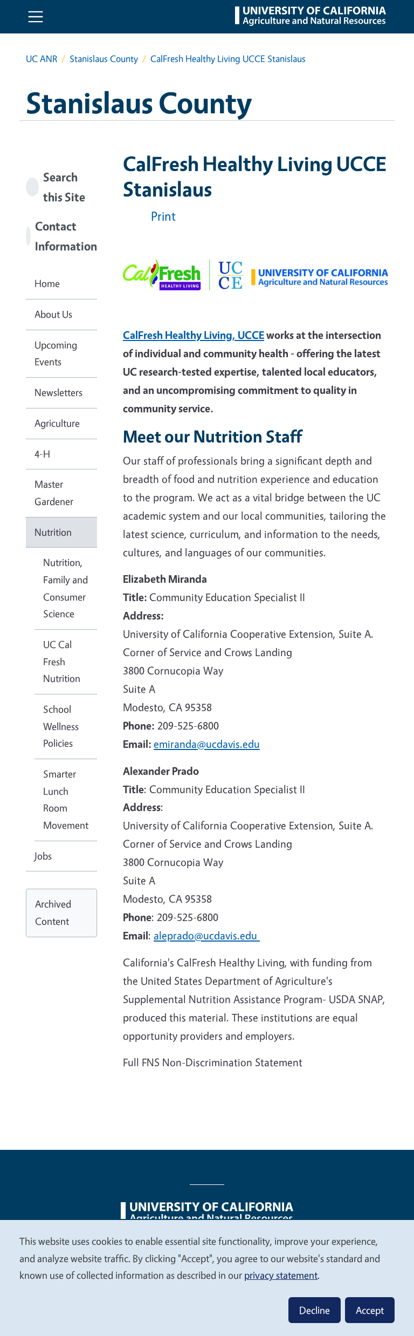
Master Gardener (53, 493)
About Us (53, 314)
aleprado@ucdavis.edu (207, 935)
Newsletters (58, 392)
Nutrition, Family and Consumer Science (65, 588)
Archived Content (53, 912)
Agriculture (57, 423)
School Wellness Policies (61, 726)
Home (47, 283)
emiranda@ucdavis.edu (207, 744)
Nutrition (53, 532)
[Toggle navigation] (35, 17)
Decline (314, 1310)
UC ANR (41, 58)
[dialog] (207, 1277)
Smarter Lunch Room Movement (65, 799)
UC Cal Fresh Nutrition (61, 661)
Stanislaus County (104, 58)
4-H (42, 453)
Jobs (43, 855)
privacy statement (281, 1275)
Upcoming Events (55, 353)
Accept (370, 1310)
